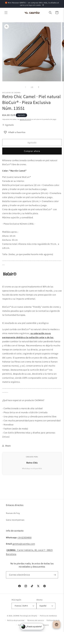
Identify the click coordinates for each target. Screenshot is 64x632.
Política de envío (53, 620)
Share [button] (8, 445)
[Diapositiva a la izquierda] (25, 87)
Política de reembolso (48, 616)
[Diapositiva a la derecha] (38, 87)
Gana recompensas (15, 519)
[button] (6, 12)
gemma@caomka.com (24, 543)
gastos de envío (25, 119)
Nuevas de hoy (13, 513)
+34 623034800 (24, 537)
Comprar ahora (32, 151)
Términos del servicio (35, 620)
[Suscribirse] (54, 574)
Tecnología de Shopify (28, 616)
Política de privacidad (15, 620)
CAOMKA (16, 616)
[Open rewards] (56, 624)
